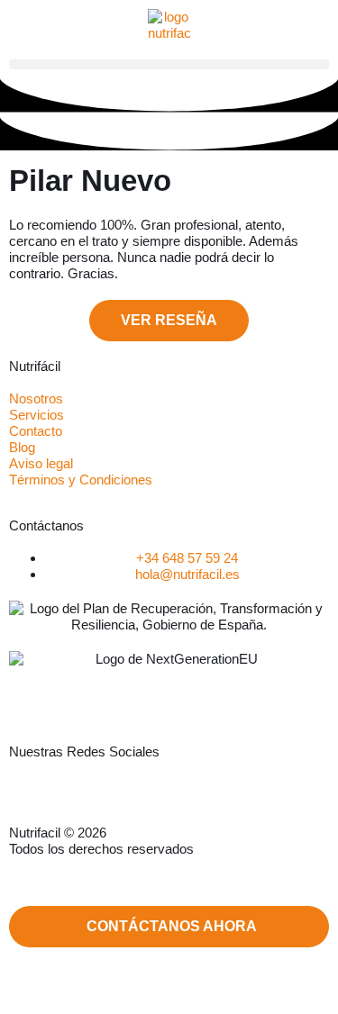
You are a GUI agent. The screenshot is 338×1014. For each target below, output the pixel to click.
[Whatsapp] (31, 798)
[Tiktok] (223, 798)
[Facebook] (159, 798)
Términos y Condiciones (80, 479)
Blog (22, 447)
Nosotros (36, 398)
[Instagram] (95, 798)
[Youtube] (287, 798)
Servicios (36, 414)
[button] (169, 64)
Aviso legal (41, 463)
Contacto (35, 431)
